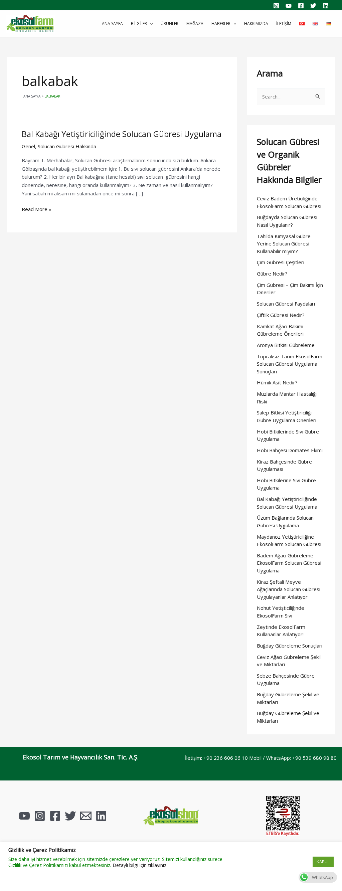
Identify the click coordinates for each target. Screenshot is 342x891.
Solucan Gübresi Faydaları (286, 303)
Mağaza (194, 23)
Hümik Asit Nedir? (277, 382)
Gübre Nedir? (272, 273)
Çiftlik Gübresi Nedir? (281, 315)
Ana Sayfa (112, 23)
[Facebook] (301, 6)
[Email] (86, 816)
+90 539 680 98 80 (314, 757)
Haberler (220, 23)
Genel (28, 146)
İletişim (283, 23)
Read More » (36, 208)
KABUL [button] (323, 862)
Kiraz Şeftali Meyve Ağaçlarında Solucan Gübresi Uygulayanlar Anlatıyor (288, 589)
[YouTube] (289, 6)
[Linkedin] (326, 6)
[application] (150, 24)
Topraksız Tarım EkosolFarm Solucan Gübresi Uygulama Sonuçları (289, 364)
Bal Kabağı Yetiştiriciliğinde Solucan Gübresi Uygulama (121, 133)
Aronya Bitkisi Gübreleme (286, 345)
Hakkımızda (256, 23)
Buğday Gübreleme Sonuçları (289, 645)
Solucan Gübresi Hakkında (67, 146)
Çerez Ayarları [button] (294, 861)
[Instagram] (276, 6)
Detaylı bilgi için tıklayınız (139, 865)
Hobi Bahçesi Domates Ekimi (290, 450)
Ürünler (169, 23)
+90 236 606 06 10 (225, 757)
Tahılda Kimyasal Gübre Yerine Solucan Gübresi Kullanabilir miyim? (284, 243)
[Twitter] (313, 6)
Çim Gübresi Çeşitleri (280, 262)
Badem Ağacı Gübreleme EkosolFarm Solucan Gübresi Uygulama (289, 563)
